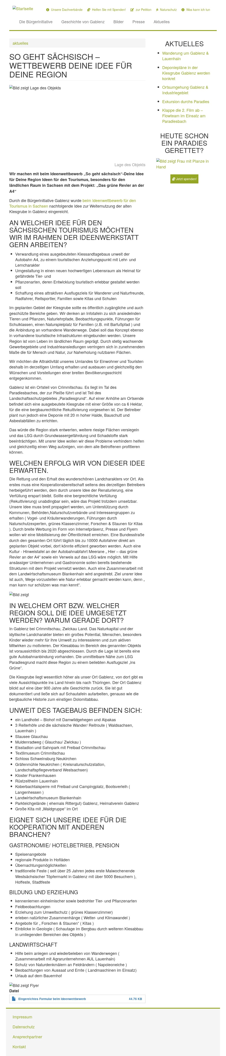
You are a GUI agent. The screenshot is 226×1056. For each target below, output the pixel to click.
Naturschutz (168, 9)
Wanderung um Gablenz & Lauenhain (185, 55)
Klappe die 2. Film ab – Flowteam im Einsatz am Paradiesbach (183, 115)
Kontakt (19, 1046)
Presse (138, 21)
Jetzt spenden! (186, 179)
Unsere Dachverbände (66, 9)
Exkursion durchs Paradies (185, 101)
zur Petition (143, 9)
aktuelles (20, 43)
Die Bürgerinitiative (36, 21)
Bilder (118, 21)
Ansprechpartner (27, 1036)
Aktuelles (162, 21)
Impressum (22, 1016)
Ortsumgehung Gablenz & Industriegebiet (185, 89)
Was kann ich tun (197, 9)
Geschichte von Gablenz (83, 21)
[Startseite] (24, 8)
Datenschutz (24, 1026)
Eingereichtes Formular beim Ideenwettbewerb (52, 999)
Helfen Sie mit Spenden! (108, 9)
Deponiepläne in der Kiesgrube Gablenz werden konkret (186, 72)
